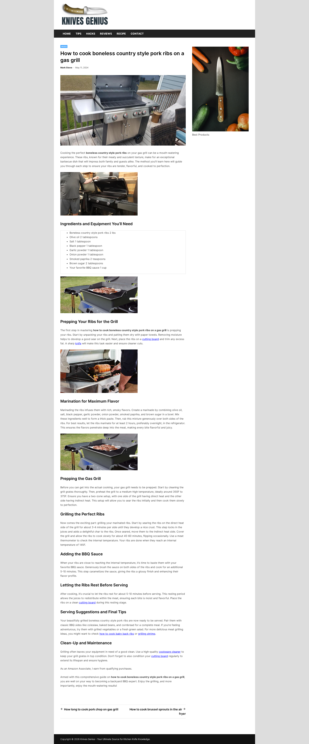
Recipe (121, 33)
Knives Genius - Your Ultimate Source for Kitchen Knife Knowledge (115, 739)
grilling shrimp (146, 633)
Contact (137, 33)
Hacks (90, 33)
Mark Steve (66, 67)
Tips (78, 33)
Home (67, 33)
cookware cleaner (170, 651)
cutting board (150, 339)
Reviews (106, 33)
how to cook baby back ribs (116, 633)
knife (78, 343)
